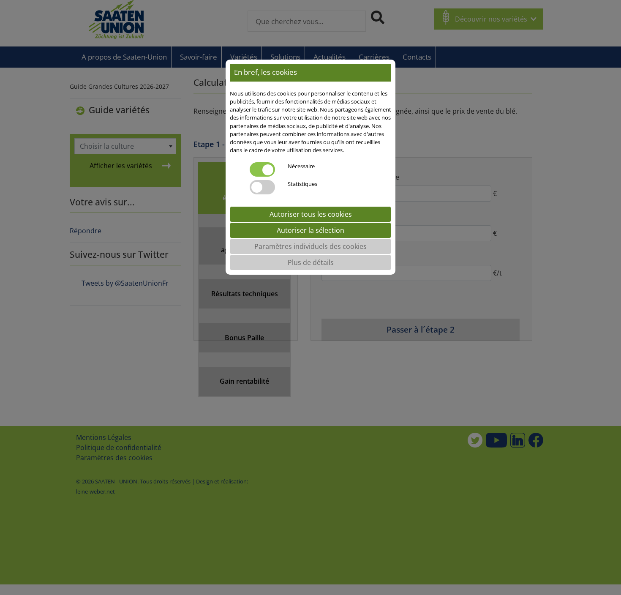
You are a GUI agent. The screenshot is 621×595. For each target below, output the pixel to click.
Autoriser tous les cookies (311, 214)
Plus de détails (311, 262)
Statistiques (302, 184)
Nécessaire (301, 166)
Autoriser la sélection (310, 230)
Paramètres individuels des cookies (310, 246)
